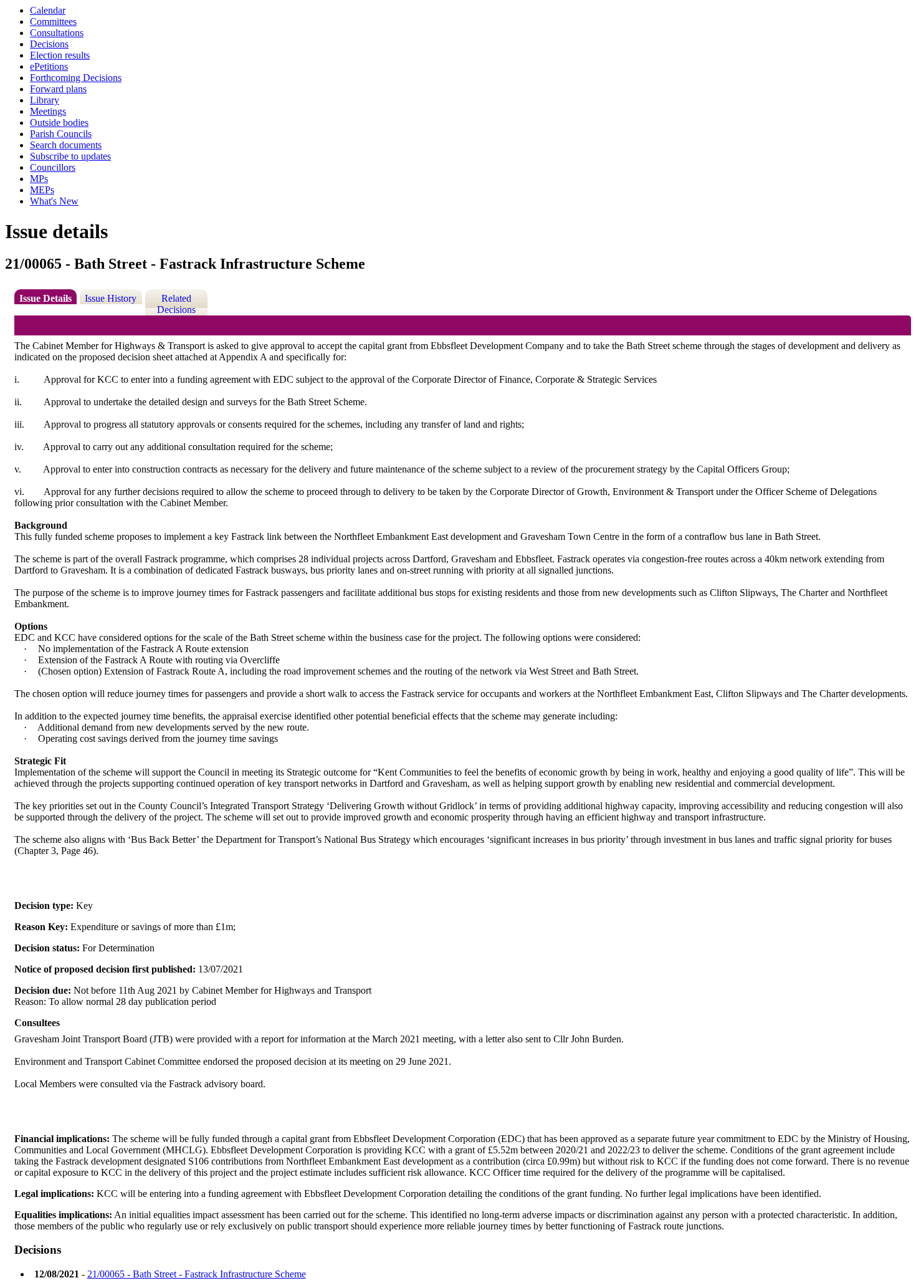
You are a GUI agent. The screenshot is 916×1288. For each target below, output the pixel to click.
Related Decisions (176, 304)
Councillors (52, 167)
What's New (54, 201)
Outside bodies (59, 122)
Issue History (110, 298)
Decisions (49, 44)
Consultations (56, 32)
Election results (60, 55)
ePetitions (49, 66)
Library (44, 100)
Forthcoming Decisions (76, 77)
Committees (53, 21)
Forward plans (58, 89)
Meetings (48, 111)
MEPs (42, 190)
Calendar (47, 10)
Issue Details (45, 298)
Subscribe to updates (70, 156)
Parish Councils (61, 133)
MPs (39, 178)
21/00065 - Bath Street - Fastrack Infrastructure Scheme (196, 1274)
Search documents (66, 145)
